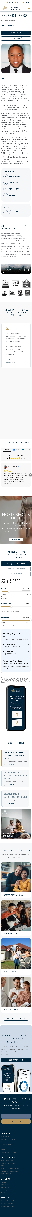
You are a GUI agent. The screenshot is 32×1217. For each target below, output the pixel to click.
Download (9, 765)
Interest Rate (6, 603)
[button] (1, 474)
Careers (3, 1193)
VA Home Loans (6, 1145)
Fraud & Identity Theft (8, 1207)
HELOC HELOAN (6, 1174)
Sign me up (16, 1122)
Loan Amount (5, 589)
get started (16, 539)
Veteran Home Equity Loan (9, 1172)
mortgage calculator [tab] (16, 563)
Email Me (12, 195)
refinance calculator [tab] (16, 569)
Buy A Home (5, 1137)
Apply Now (16, 32)
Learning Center (6, 1190)
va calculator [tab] (16, 574)
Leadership (4, 1185)
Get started (15, 1060)
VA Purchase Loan (7, 1166)
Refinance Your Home (8, 1140)
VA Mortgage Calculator (8, 1153)
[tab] (15, 759)
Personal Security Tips (8, 1201)
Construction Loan (7, 1161)
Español (27, 2)
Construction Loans (7, 1142)
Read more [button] (7, 483)
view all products (16, 1019)
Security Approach (7, 1204)
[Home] (10, 7)
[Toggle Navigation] (29, 8)
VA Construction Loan (8, 1164)
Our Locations (5, 1188)
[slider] (16, 591)
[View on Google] (5, 467)
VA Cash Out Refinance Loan (10, 1169)
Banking (3, 1150)
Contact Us (4, 1182)
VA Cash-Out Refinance (8, 1147)
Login (18, 2)
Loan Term (5, 617)
